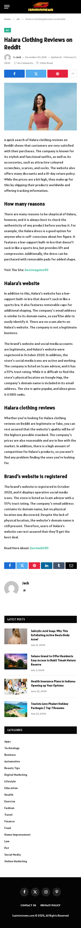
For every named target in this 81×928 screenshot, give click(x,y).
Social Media (12, 854)
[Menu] (7, 6)
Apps (7, 741)
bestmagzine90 (36, 270)
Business (10, 755)
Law (6, 841)
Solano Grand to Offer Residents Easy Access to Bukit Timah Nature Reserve (53, 660)
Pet (6, 848)
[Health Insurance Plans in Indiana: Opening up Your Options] (15, 687)
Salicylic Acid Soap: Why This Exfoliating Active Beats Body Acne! (50, 635)
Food (7, 828)
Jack (18, 57)
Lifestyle (10, 781)
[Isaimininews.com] (40, 7)
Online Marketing (15, 861)
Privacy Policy (50, 905)
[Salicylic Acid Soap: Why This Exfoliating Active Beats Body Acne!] (15, 636)
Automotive (12, 761)
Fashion (9, 808)
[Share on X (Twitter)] (36, 74)
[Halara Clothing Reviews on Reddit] (40, 106)
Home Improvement (17, 834)
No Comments (25, 62)
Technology (12, 748)
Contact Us (28, 905)
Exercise (9, 801)
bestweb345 (39, 548)
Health (8, 795)
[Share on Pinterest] (57, 74)
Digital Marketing (15, 775)
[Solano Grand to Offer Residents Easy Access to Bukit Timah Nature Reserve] (15, 661)
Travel (8, 814)
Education (11, 788)
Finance (9, 821)
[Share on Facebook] (14, 74)
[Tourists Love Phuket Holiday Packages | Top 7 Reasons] (15, 709)
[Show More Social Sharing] (73, 74)
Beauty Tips (12, 768)
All (7, 30)
